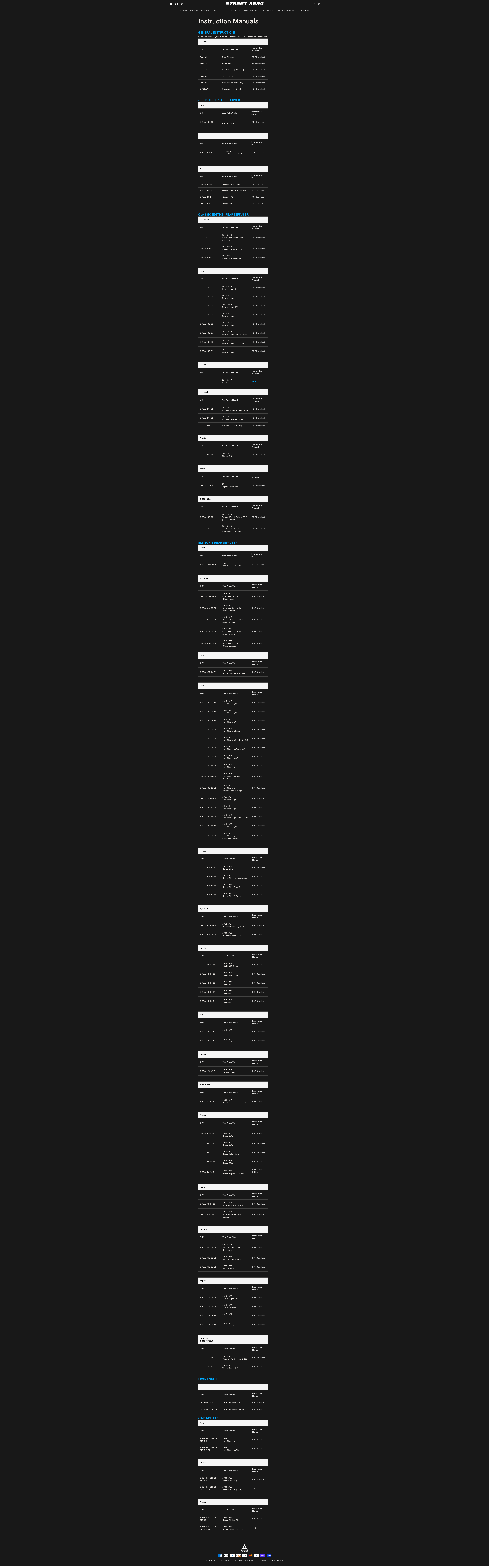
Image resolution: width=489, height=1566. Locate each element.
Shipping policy (263, 1560)
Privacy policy (237, 1560)
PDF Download (258, 57)
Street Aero (214, 1560)
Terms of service (249, 1560)
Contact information (277, 1560)
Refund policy (225, 1560)
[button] (304, 10)
